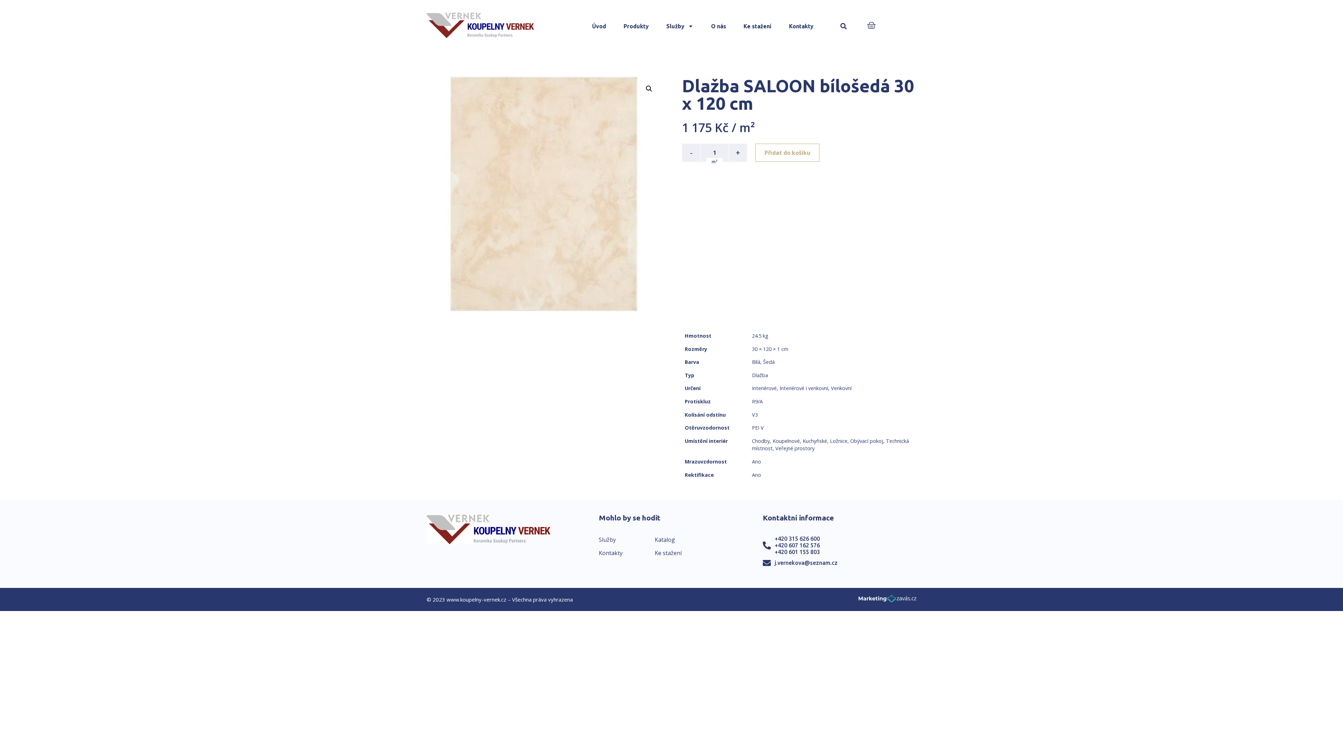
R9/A (757, 401)
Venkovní (841, 388)
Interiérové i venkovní (804, 388)
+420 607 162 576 (797, 545)
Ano (756, 461)
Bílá (756, 362)
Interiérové (764, 388)
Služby (675, 26)
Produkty (636, 26)
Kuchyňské (815, 441)
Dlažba (760, 375)
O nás (718, 26)
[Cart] (871, 26)
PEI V (758, 427)
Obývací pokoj (866, 441)
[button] (844, 26)
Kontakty (801, 26)
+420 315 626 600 (797, 538)
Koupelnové (786, 441)
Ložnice (838, 441)
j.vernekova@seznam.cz (806, 563)
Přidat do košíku (787, 153)
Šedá (769, 362)
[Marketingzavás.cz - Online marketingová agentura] (887, 601)
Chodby (761, 441)
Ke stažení (758, 26)
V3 (755, 414)
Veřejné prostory (795, 448)
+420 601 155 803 (797, 552)
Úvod (599, 26)
